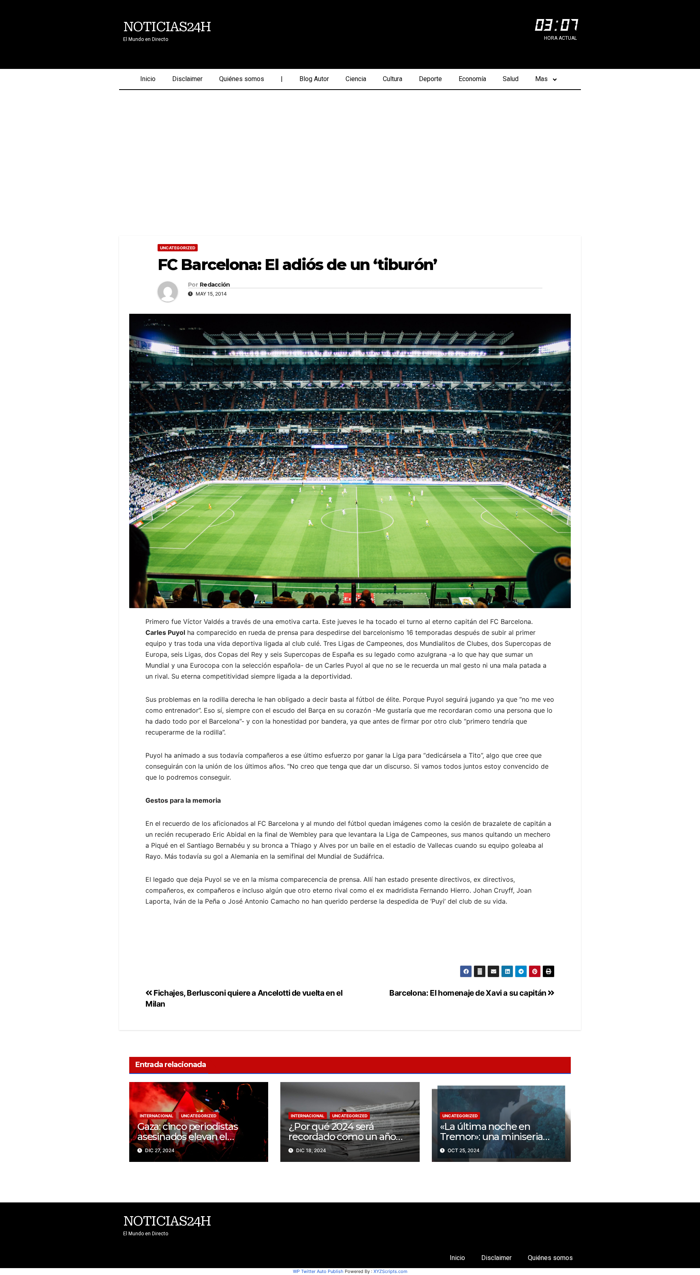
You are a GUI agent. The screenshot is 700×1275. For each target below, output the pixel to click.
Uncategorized (177, 247)
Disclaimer (187, 79)
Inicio (148, 79)
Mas (541, 79)
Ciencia (356, 79)
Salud (511, 79)
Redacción (215, 284)
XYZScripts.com (390, 1271)
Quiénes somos (241, 79)
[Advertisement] (350, 151)
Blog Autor (314, 79)
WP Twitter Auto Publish (318, 1271)
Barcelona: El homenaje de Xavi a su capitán (468, 993)
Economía (472, 79)
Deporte (430, 79)
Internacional (156, 1115)
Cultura (392, 79)
